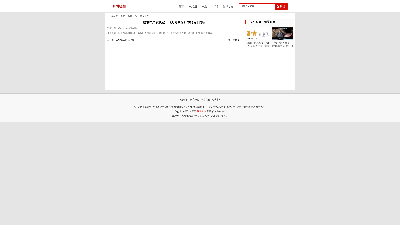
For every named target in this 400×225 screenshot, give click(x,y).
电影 (204, 6)
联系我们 (205, 99)
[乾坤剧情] (141, 11)
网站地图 (216, 99)
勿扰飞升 (237, 40)
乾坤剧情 (201, 111)
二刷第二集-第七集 (125, 40)
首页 (181, 6)
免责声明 (194, 99)
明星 (216, 6)
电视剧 (193, 6)
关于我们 (184, 99)
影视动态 (228, 6)
